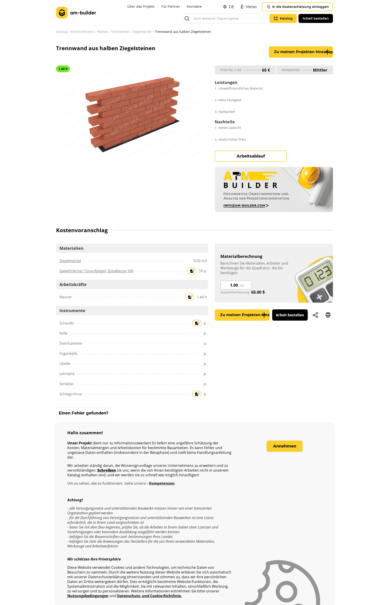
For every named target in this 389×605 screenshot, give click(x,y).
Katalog (61, 31)
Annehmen (284, 446)
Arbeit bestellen (290, 315)
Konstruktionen (82, 31)
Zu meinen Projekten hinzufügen (303, 52)
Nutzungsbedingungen (88, 596)
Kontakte (194, 6)
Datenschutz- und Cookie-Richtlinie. (149, 596)
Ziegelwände (142, 31)
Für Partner (170, 6)
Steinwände (120, 31)
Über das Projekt (141, 6)
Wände (102, 31)
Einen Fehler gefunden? (84, 413)
